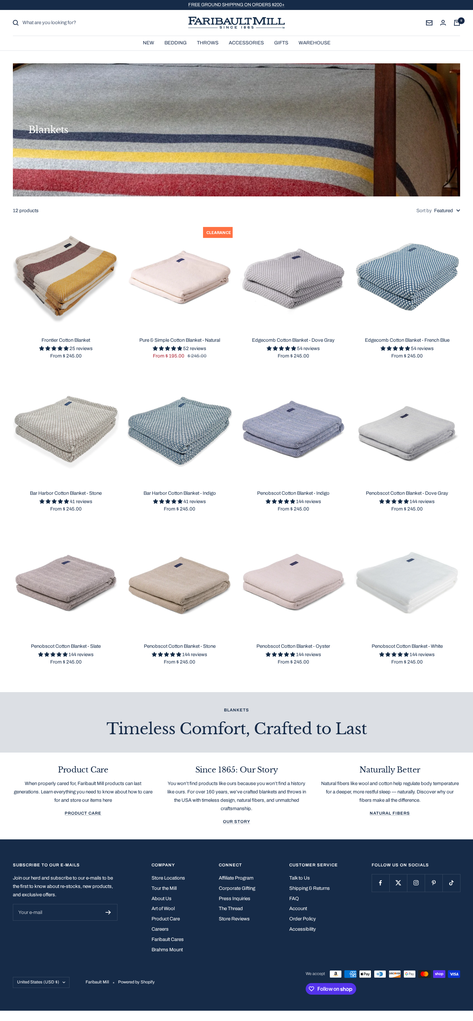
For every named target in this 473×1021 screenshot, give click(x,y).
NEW (148, 42)
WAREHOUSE (314, 42)
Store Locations (168, 878)
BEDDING (175, 42)
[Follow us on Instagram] (416, 883)
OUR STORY (236, 821)
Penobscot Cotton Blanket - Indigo (293, 493)
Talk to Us (299, 878)
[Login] (443, 22)
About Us (162, 898)
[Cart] (457, 23)
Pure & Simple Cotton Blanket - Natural (179, 340)
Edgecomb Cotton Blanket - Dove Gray (293, 340)
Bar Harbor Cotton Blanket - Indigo (180, 493)
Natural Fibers (390, 813)
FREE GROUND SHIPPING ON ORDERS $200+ (236, 4)
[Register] (108, 912)
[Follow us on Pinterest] (433, 883)
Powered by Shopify (136, 982)
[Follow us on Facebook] (380, 883)
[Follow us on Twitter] (398, 883)
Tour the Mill (164, 888)
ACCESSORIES (246, 42)
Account (298, 908)
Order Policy (302, 918)
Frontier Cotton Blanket (66, 340)
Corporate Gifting (237, 888)
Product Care (83, 813)
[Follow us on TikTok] (451, 883)
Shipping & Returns (309, 888)
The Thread (231, 908)
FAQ (294, 898)
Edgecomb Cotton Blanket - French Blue (407, 340)
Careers (160, 929)
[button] (54, 348)
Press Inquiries (234, 898)
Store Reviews (234, 918)
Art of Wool (163, 908)
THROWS (207, 42)
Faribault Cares (168, 939)
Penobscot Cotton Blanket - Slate (66, 646)
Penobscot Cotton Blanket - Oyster (293, 646)
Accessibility (302, 929)
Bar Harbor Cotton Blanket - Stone (66, 493)
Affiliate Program (236, 878)
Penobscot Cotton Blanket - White (407, 646)
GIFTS (281, 42)
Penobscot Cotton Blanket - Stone (180, 646)
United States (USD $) (38, 982)
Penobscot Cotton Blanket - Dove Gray (407, 493)
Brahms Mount (167, 949)
